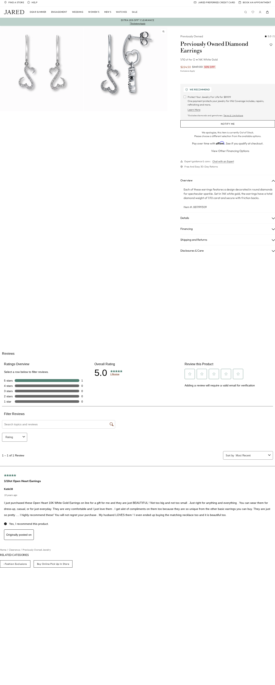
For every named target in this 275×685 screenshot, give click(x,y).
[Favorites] (252, 12)
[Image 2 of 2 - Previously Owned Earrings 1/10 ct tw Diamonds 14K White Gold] (125, 69)
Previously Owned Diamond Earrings (214, 47)
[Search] (245, 12)
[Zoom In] (163, 31)
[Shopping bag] (267, 12)
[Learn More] (194, 59)
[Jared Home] (14, 12)
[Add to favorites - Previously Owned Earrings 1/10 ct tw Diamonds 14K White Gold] (271, 44)
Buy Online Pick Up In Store (53, 563)
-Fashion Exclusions (15, 563)
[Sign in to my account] (260, 12)
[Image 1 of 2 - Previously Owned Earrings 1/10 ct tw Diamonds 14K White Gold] (42, 69)
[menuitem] (38, 12)
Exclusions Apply (187, 71)
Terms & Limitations (233, 115)
